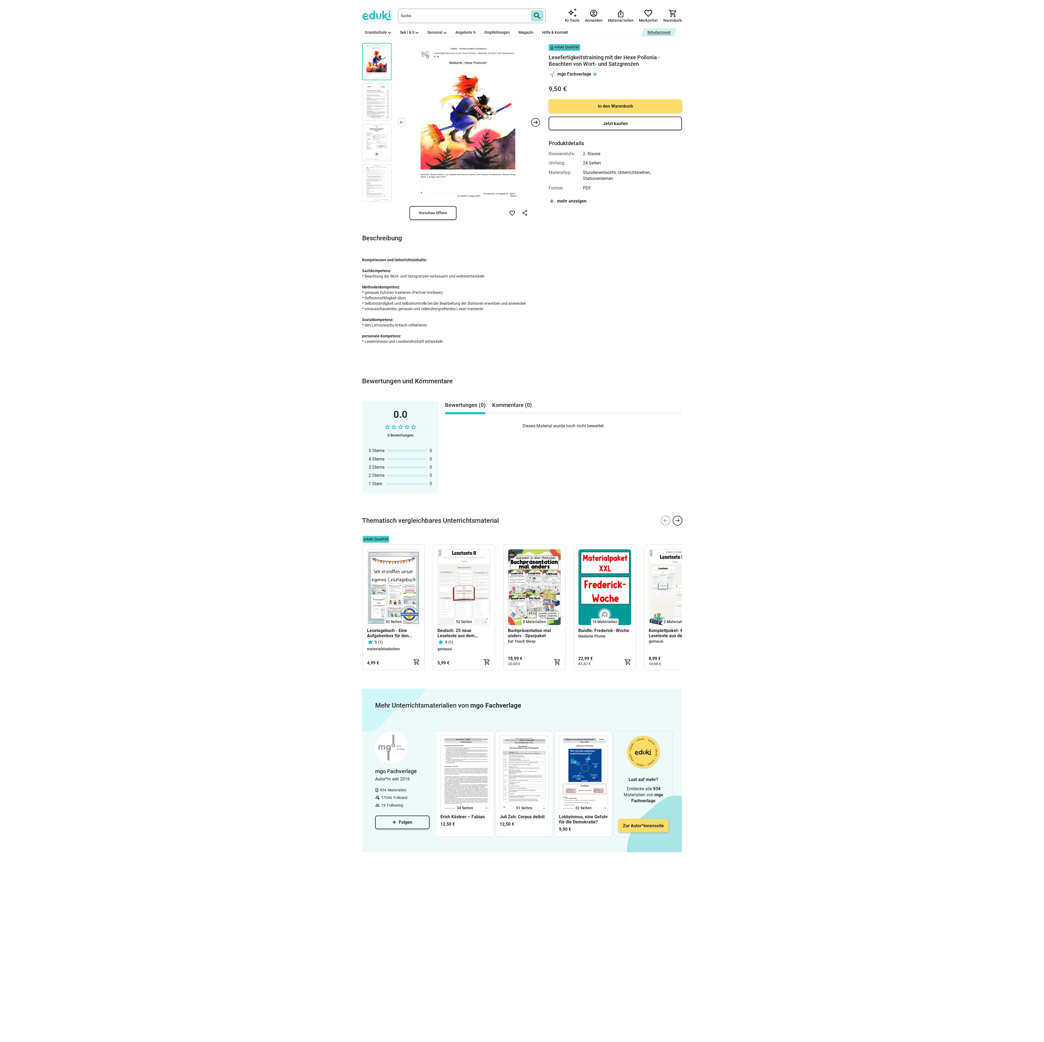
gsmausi (444, 649)
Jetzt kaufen (615, 123)
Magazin (525, 32)
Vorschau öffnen (433, 213)
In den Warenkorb (615, 106)
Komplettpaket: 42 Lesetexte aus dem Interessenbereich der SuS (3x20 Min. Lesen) (675, 633)
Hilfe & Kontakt (555, 32)
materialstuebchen (383, 649)
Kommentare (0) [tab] (512, 405)
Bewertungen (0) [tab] (465, 405)
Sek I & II (407, 32)
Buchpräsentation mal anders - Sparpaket (529, 633)
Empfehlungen (497, 32)
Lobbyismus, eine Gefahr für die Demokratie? (583, 819)
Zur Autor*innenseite (643, 825)
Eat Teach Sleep (522, 641)
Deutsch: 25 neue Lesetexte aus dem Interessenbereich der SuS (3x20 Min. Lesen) (463, 633)
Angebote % (465, 32)
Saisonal (434, 32)
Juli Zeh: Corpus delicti (522, 816)
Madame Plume (591, 636)
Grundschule (376, 32)
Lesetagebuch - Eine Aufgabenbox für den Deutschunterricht (388, 633)
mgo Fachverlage (574, 74)
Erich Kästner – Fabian (462, 816)
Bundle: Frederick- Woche (603, 630)
